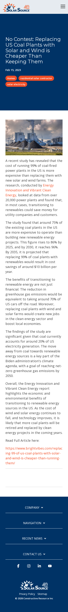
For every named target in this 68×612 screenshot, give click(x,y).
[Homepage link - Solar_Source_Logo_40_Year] (34, 588)
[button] (63, 6)
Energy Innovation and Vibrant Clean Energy (29, 190)
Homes (11, 78)
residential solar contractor (36, 78)
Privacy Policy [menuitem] (27, 594)
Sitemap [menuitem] (42, 594)
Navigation (32, 523)
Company (32, 508)
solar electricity (16, 84)
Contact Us (32, 554)
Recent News (32, 539)
